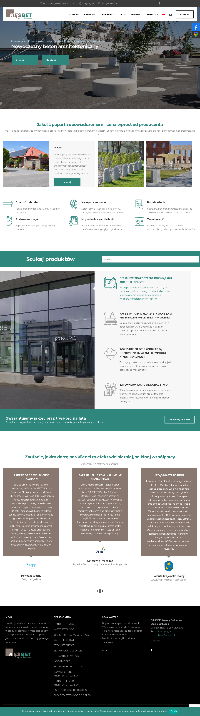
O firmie (74, 14)
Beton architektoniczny (69, 666)
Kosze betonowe (64, 629)
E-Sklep (185, 14)
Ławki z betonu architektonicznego (66, 674)
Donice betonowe (64, 624)
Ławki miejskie (62, 661)
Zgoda (173, 711)
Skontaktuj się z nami (179, 419)
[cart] (170, 14)
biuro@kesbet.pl (109, 3)
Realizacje (108, 14)
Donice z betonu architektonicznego (66, 683)
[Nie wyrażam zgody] (196, 711)
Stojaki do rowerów (66, 656)
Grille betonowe (64, 640)
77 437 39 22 (88, 3)
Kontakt (136, 14)
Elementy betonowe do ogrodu (73, 695)
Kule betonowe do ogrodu (70, 690)
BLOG (105, 650)
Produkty (90, 14)
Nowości (152, 14)
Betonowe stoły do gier (68, 650)
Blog (123, 14)
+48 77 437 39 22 (163, 631)
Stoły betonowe (64, 645)
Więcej (67, 182)
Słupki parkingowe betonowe (71, 634)
